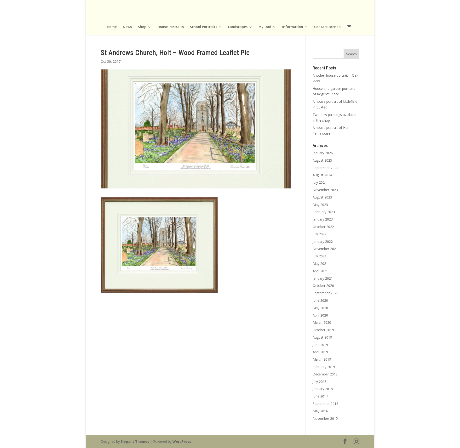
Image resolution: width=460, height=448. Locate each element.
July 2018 (320, 381)
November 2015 (325, 418)
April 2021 (320, 271)
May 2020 (320, 308)
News (127, 27)
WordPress (181, 441)
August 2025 (322, 160)
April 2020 (320, 315)
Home (112, 27)
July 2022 (320, 234)
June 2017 (320, 396)
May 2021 (320, 263)
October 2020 (323, 285)
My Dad (265, 27)
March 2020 (322, 322)
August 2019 (322, 337)
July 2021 (320, 256)
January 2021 (323, 278)
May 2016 (320, 411)
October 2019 (323, 330)
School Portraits (203, 27)
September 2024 (325, 167)
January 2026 (323, 153)
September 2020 (325, 293)
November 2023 (325, 189)
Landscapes (237, 27)
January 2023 (323, 219)
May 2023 (320, 204)
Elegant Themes (135, 441)
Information (292, 27)
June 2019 (320, 344)
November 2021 (325, 248)
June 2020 (320, 300)
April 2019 (320, 352)
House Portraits (170, 27)
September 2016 (325, 403)
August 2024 (322, 175)
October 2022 (323, 226)
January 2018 (323, 388)
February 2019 (324, 366)
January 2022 (323, 241)
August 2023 (322, 197)
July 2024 (320, 182)
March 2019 (322, 359)
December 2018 (325, 374)
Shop (142, 27)
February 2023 (324, 212)
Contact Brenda (327, 27)
